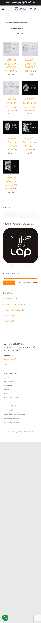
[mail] (6, 364)
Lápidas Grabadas (12, 304)
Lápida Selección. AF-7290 (29, 63)
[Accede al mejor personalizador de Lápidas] (20, 245)
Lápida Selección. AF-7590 (11, 142)
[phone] (10, 364)
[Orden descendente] (35, 22)
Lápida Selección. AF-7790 (11, 181)
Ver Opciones (11, 47)
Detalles (8, 51)
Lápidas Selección (12, 310)
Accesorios (9, 299)
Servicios (8, 315)
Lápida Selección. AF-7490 (29, 102)
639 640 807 (10, 359)
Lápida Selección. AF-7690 (29, 142)
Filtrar (9, 282)
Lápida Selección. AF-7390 (11, 102)
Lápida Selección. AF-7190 (11, 63)
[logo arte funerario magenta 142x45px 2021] (20, 8)
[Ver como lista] (22, 33)
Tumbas (8, 321)
